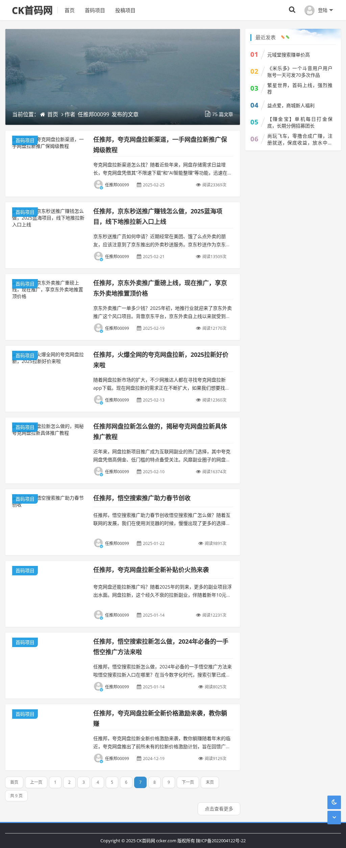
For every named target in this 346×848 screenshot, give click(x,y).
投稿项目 (125, 10)
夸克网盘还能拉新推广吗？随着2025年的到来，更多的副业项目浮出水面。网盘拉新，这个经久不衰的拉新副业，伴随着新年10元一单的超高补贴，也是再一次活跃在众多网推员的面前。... (162, 594)
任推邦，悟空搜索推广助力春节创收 (142, 498)
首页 (70, 10)
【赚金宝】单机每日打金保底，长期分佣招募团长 (299, 122)
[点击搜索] (292, 10)
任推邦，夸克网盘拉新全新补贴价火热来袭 (151, 570)
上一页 (36, 782)
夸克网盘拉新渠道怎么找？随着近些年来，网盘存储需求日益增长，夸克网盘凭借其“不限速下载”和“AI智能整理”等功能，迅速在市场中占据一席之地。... (162, 172)
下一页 (188, 782)
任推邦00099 (93, 114)
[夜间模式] (334, 802)
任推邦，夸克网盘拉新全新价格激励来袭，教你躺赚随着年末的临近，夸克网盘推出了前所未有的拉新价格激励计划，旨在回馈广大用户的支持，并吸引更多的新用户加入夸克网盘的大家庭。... (161, 746)
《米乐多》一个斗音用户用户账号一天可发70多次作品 (299, 71)
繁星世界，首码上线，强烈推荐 (299, 88)
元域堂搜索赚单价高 (288, 54)
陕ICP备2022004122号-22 (221, 841)
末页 (210, 782)
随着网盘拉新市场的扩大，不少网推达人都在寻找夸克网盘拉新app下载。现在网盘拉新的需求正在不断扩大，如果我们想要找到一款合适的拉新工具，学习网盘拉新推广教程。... (161, 387)
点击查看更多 (219, 808)
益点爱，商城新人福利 (291, 105)
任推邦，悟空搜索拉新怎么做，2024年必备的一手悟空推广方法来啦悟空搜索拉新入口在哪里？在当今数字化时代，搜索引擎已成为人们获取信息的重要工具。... (162, 674)
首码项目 (95, 10)
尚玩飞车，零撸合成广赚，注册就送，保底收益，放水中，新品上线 (299, 139)
